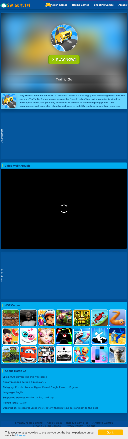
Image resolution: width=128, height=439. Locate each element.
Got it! (110, 432)
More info (21, 435)
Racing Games (80, 4)
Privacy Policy (74, 426)
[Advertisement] (64, 135)
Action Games (59, 4)
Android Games (102, 422)
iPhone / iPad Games (47, 426)
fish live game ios (77, 422)
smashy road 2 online (29, 422)
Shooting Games (104, 4)
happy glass (54, 422)
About (91, 426)
